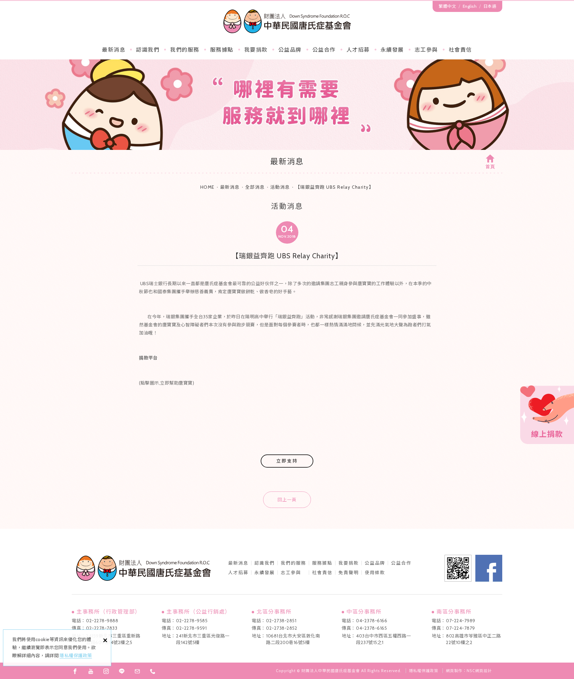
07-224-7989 (460, 620)
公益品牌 (375, 563)
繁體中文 (447, 6)
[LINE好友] (121, 671)
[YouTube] (90, 671)
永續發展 (392, 50)
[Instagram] (106, 671)
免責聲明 (348, 572)
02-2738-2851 (281, 620)
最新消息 (113, 50)
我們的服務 (184, 50)
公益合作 (324, 50)
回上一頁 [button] (287, 500)
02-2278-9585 (191, 620)
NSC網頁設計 (479, 670)
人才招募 (358, 50)
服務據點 (221, 50)
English (470, 6)
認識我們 (147, 50)
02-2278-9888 (102, 620)
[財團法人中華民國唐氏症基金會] (287, 21)
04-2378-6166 (371, 620)
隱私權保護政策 (75, 655)
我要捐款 (256, 50)
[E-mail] (137, 671)
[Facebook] (75, 671)
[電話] (152, 671)
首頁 (490, 166)
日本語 (490, 6)
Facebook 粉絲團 (488, 568)
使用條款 (375, 572)
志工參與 (426, 50)
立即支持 (287, 461)
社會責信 (460, 50)
